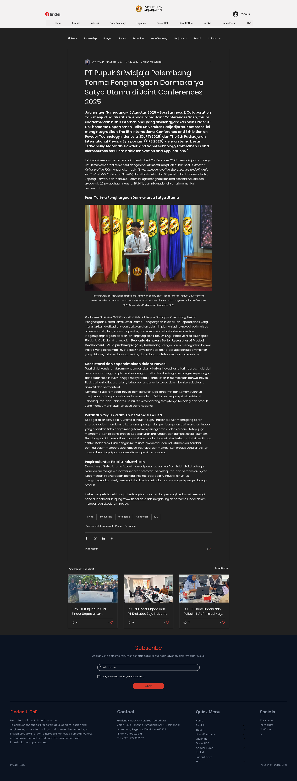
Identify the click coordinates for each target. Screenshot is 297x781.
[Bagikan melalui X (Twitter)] (95, 538)
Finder (90, 517)
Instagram (266, 725)
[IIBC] (244, 761)
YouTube (265, 729)
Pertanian (138, 38)
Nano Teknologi (159, 38)
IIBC (156, 517)
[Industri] (244, 729)
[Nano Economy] (244, 734)
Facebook (266, 720)
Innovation (106, 517)
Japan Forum (204, 757)
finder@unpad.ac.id (129, 733)
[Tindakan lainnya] (210, 62)
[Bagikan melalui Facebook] (86, 538)
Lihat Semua (222, 568)
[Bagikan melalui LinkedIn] (103, 538)
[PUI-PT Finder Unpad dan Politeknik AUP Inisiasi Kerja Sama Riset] (204, 589)
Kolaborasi (142, 517)
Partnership (90, 38)
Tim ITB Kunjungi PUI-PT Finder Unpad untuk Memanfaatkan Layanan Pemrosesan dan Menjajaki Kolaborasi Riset (92, 611)
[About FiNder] (244, 748)
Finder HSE (202, 743)
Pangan (107, 38)
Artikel (200, 752)
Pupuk (122, 38)
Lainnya (212, 38)
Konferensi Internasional (99, 526)
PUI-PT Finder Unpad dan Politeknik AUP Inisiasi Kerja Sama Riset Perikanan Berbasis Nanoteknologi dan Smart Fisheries (203, 611)
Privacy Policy (17, 765)
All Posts (72, 38)
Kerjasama (180, 38)
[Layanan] (244, 739)
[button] (72, 23)
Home (199, 720)
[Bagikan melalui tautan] (111, 538)
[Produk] (244, 725)
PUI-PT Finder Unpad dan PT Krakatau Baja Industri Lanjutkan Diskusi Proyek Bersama (147, 611)
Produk (198, 38)
